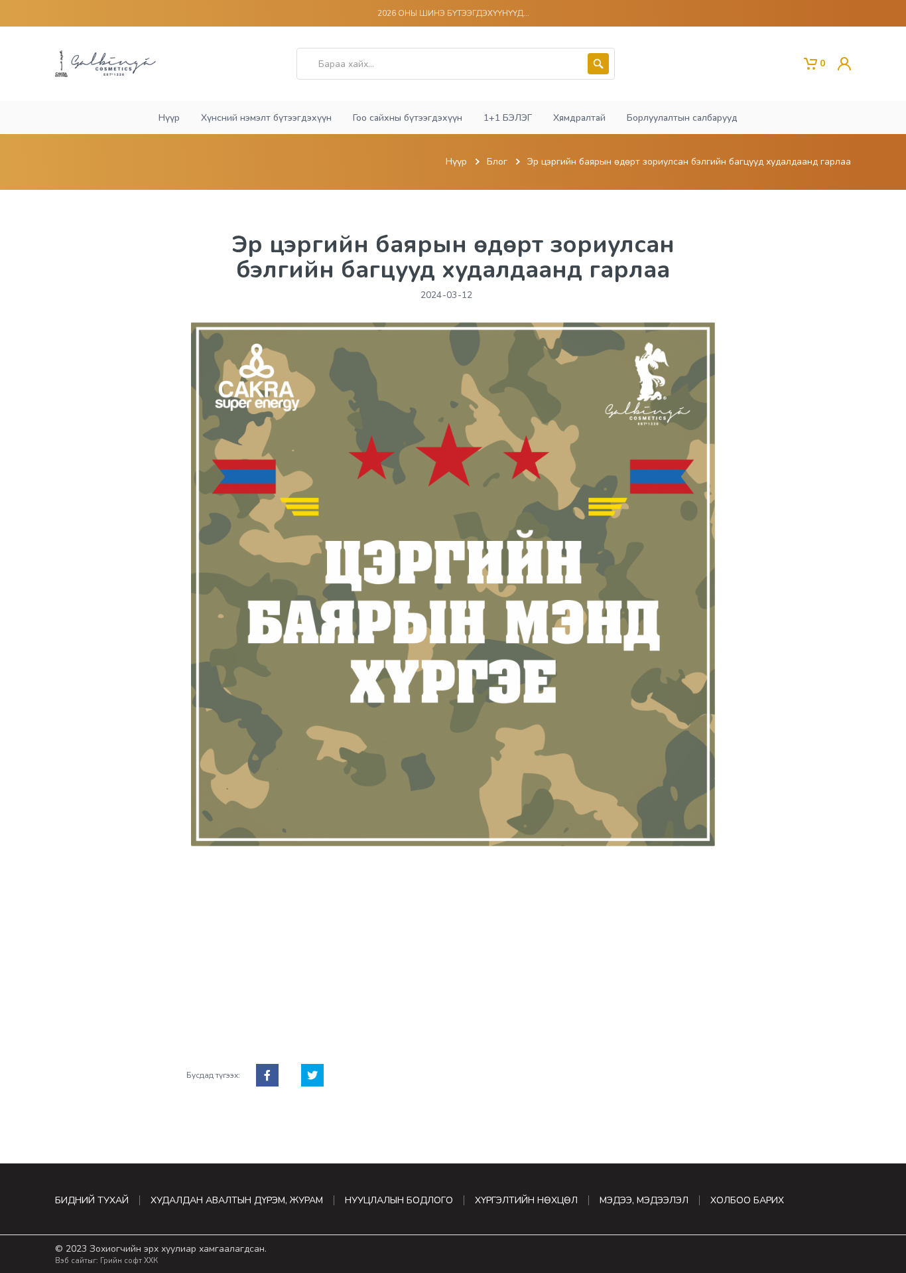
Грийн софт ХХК (129, 1261)
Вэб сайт (71, 1261)
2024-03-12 (447, 295)
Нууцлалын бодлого (399, 1200)
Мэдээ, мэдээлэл (644, 1200)
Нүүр (456, 161)
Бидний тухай (92, 1200)
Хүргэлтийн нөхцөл (526, 1200)
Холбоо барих (747, 1200)
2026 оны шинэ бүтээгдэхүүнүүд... (453, 13)
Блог (497, 161)
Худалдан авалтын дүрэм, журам (237, 1200)
